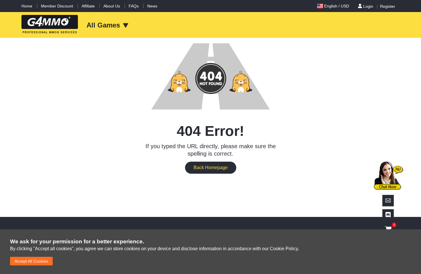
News (152, 6)
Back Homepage (211, 167)
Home (26, 6)
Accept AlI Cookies (31, 261)
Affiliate (88, 6)
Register (387, 6)
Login (368, 6)
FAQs (134, 6)
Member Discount (57, 6)
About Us (111, 6)
